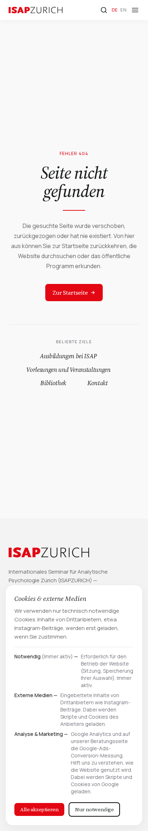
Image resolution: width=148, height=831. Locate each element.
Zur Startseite (70, 293)
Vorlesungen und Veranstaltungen (68, 369)
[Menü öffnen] (135, 10)
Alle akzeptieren (39, 809)
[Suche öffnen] (103, 10)
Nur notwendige (94, 809)
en (123, 10)
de (115, 10)
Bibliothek (53, 383)
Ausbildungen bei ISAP (68, 356)
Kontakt (97, 383)
